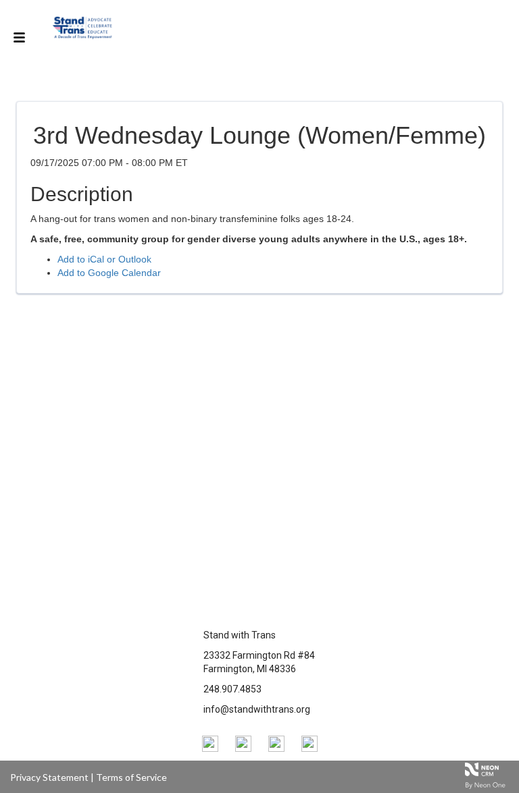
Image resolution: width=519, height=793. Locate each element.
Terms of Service (131, 777)
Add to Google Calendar (109, 272)
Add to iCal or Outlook (104, 259)
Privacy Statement (49, 777)
